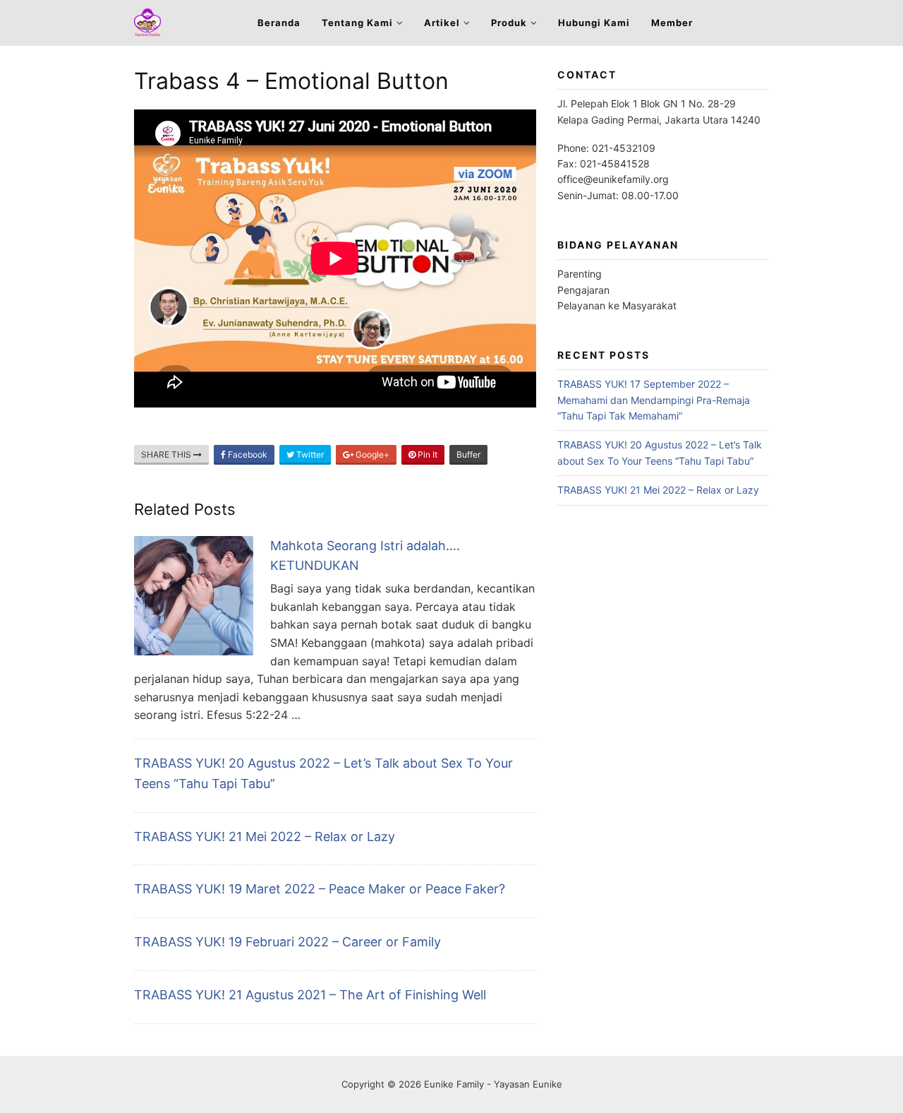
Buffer (468, 454)
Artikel (442, 22)
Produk (509, 22)
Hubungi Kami (594, 22)
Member (672, 22)
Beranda (279, 22)
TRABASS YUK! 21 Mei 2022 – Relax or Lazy (264, 836)
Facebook (246, 454)
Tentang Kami (357, 22)
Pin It (426, 454)
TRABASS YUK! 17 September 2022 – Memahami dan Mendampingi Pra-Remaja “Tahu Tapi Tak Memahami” (653, 400)
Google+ (371, 454)
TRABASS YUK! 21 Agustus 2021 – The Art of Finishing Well (310, 994)
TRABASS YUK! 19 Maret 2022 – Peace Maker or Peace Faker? (319, 888)
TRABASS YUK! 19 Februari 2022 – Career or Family (287, 941)
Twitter (309, 454)
